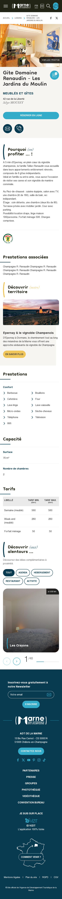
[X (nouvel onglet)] (23, 760)
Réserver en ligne (31, 115)
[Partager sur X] (56, 18)
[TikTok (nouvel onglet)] (44, 760)
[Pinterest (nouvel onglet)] (34, 760)
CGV (56, 877)
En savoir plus (14, 354)
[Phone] (18, 128)
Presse (31, 777)
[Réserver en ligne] (55, 6)
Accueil (6, 18)
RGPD (45, 877)
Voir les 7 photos (51, 60)
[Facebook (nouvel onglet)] (17, 760)
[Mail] (7, 128)
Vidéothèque (31, 796)
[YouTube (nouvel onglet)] (28, 760)
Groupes (31, 783)
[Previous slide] (6, 45)
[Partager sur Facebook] (51, 18)
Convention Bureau (31, 802)
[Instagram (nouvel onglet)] (38, 760)
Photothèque (31, 789)
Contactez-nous (31, 751)
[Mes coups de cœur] (42, 6)
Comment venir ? (31, 857)
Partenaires (31, 770)
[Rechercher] (48, 6)
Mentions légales (12, 877)
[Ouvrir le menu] (6, 6)
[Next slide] (56, 45)
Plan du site (31, 877)
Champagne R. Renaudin (16, 266)
